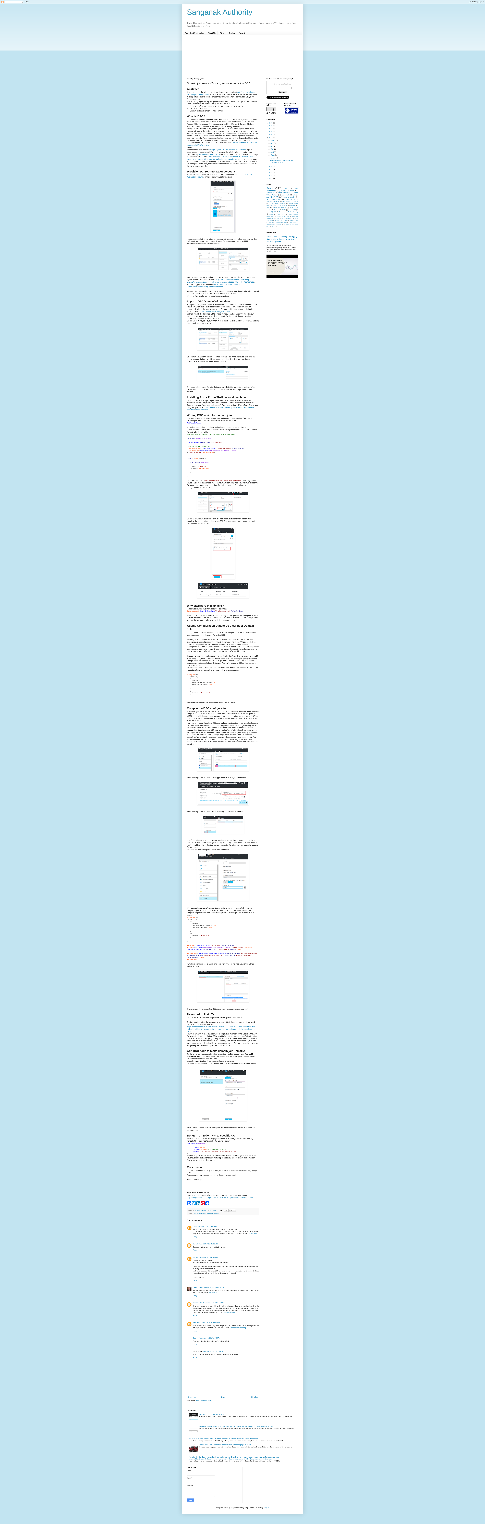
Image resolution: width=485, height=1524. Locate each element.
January (273, 158)
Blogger (266, 1508)
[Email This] (225, 1210)
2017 (271, 138)
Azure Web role (282, 205)
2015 (271, 167)
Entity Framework (287, 218)
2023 (271, 126)
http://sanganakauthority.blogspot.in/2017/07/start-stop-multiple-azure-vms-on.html (220, 1197)
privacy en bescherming (238, 1328)
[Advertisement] (242, 56)
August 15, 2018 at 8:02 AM (208, 1257)
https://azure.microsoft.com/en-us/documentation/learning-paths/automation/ (213, 285)
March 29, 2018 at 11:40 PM (207, 1226)
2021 (271, 129)
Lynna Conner (198, 1287)
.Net (285, 188)
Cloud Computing (287, 191)
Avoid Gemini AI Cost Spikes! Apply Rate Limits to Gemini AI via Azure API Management (281, 239)
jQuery (274, 227)
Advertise (243, 33)
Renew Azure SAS (281, 222)
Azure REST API (272, 197)
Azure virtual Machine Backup (288, 212)
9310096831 (253, 1234)
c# (294, 195)
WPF (268, 199)
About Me (212, 33)
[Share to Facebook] (232, 1210)
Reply (195, 1237)
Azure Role (280, 214)
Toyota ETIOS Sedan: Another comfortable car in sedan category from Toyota (225, 1445)
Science (276, 210)
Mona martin (197, 1303)
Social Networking (272, 201)
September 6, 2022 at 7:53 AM (212, 1351)
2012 (271, 176)
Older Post (254, 1397)
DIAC (195, 1226)
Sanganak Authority (219, 12)
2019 (271, 135)
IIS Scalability (294, 220)
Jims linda (196, 1322)
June (272, 146)
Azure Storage (290, 199)
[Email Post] (220, 1210)
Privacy (222, 33)
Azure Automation (202, 1213)
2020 (271, 132)
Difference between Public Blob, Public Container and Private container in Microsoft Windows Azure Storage (236, 1426)
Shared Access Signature (273, 224)
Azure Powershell (213, 1213)
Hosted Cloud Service (281, 220)
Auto (267, 207)
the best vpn (213, 1293)
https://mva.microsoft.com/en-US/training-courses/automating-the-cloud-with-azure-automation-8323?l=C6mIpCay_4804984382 (220, 281)
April (272, 152)
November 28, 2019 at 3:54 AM (209, 1338)
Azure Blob (277, 199)
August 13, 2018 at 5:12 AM (208, 1244)
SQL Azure (292, 222)
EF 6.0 (277, 218)
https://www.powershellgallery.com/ (216, 311)
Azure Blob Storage (279, 207)
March (273, 155)
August (273, 140)
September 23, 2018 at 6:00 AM (214, 1287)
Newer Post (192, 1397)
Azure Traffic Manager (277, 203)
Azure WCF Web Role (283, 216)
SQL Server (286, 201)
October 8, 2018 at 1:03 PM (210, 1322)
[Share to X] (229, 1210)
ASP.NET (293, 205)
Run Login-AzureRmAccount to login (211, 1414)
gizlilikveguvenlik (229, 1312)
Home (223, 1397)
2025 (271, 123)
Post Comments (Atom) (204, 1401)
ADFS (271, 214)
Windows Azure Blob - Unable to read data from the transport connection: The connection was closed (223, 1439)
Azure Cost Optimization (194, 33)
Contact (232, 33)
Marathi (271, 222)
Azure (194, 1213)
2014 (271, 170)
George (195, 1338)
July (272, 143)
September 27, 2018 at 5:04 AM (213, 1303)
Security (295, 201)
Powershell (270, 193)
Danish (195, 1244)
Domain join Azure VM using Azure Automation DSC (282, 161)
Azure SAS (292, 210)
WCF (284, 210)
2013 (271, 173)
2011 (271, 179)
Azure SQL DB (271, 212)
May (272, 149)
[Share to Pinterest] (234, 1210)
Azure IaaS (285, 195)
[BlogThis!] (227, 1210)
